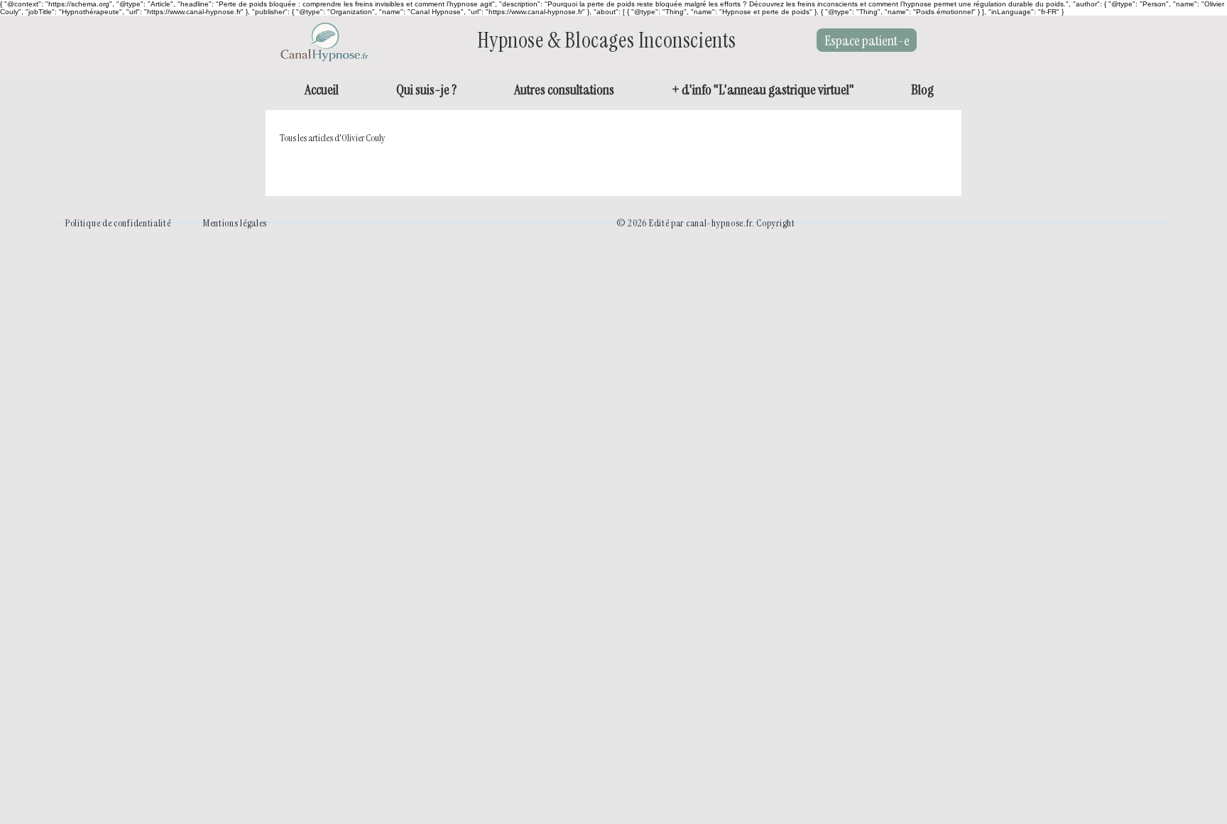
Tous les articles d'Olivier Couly (333, 137)
